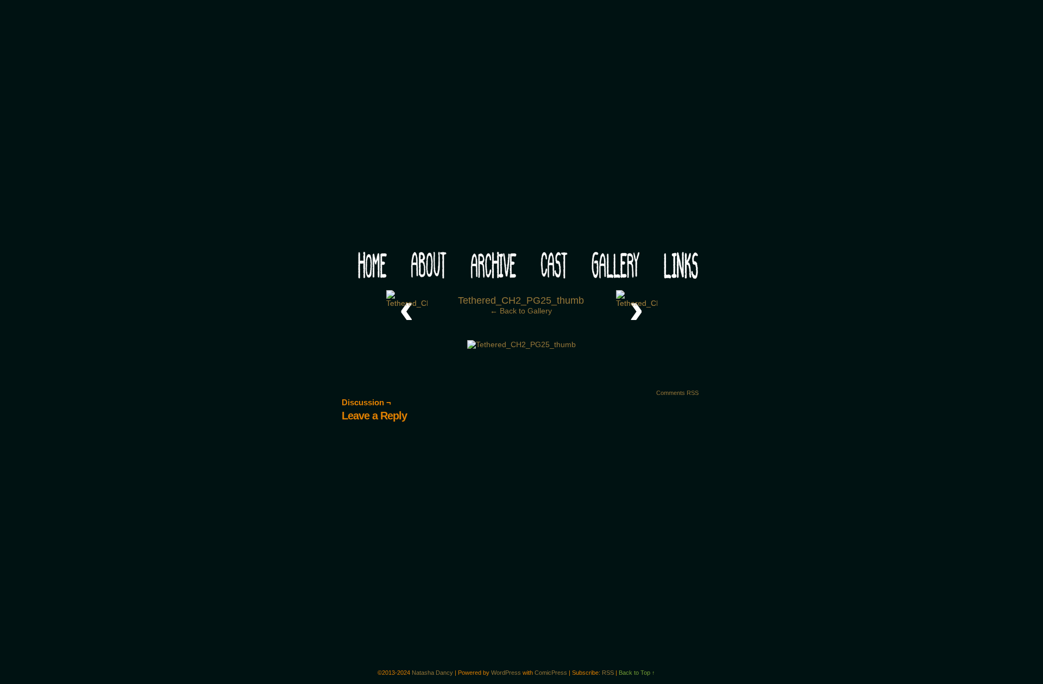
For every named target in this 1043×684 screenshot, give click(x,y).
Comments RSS (677, 393)
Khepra (521, 128)
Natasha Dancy (432, 672)
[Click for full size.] (521, 344)
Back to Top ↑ (637, 672)
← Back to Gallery (521, 310)
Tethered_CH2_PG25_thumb (521, 300)
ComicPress (551, 672)
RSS (608, 672)
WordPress (506, 672)
